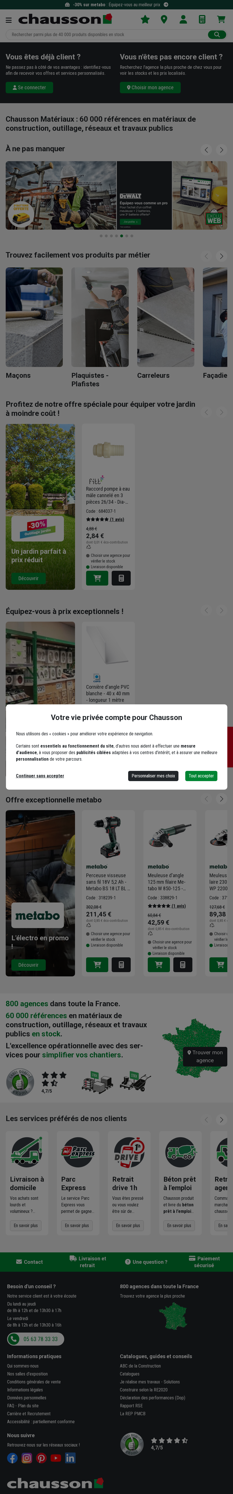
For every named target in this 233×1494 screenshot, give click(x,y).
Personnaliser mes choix (153, 776)
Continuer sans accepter (40, 776)
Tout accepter (201, 776)
